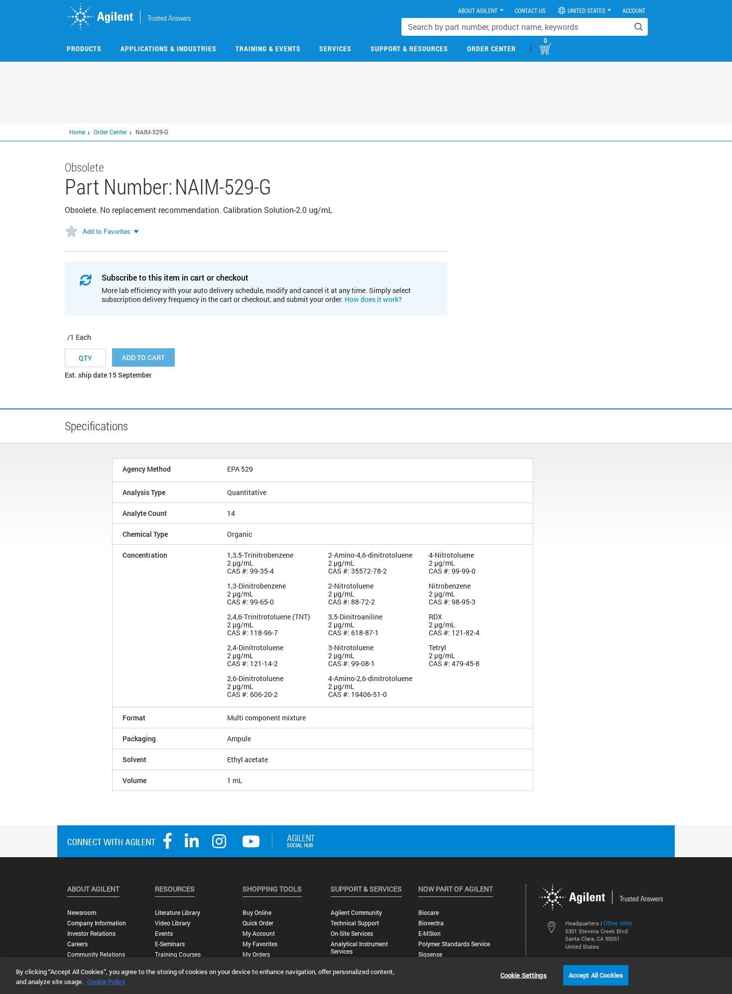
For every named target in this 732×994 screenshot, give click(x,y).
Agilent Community (356, 912)
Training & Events (268, 48)
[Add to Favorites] (71, 231)
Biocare (428, 912)
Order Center (491, 48)
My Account (259, 933)
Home (77, 132)
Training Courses (178, 954)
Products (84, 48)
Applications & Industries (169, 48)
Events (164, 933)
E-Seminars (170, 944)
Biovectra (431, 923)
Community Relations (96, 954)
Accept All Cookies (596, 974)
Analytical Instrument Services (359, 947)
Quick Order (258, 923)
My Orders (256, 954)
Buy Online (257, 912)
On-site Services (352, 933)
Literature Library (177, 912)
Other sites (618, 923)
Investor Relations (91, 933)
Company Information (96, 923)
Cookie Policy (106, 981)
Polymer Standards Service (454, 944)
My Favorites (260, 944)
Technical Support (355, 923)
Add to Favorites (106, 231)
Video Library (172, 923)
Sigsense (430, 954)
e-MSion (429, 933)
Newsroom (81, 912)
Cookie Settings (523, 974)
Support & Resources (409, 48)
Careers (77, 944)
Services (335, 48)
